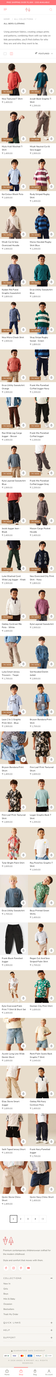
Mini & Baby (9, 1298)
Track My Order (10, 1314)
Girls (5, 1288)
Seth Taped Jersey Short (14, 1149)
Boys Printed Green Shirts (39, 912)
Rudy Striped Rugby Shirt (40, 196)
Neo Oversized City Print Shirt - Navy (42, 578)
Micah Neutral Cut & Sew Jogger (40, 148)
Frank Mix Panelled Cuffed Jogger (39, 435)
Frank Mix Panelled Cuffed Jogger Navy (39, 387)
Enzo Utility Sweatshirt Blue (41, 291)
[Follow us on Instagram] (13, 1268)
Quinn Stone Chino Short (11, 1199)
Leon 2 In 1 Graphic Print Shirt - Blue (11, 721)
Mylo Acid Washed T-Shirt (12, 148)
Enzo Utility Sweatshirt (13, 910)
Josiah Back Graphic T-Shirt (41, 100)
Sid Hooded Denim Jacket (39, 673)
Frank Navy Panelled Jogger (40, 1151)
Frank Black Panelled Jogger (12, 960)
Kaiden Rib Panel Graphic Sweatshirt (11, 291)
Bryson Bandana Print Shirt (41, 721)
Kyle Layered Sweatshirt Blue (14, 482)
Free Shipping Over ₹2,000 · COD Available (28, 2)
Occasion (7, 1304)
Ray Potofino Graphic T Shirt (41, 864)
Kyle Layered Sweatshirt (42, 624)
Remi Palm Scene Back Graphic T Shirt (41, 1055)
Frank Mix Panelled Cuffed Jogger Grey (39, 482)
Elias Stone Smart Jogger (10, 1103)
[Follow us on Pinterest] (21, 1268)
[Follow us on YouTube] (28, 1268)
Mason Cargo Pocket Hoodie (40, 530)
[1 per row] (5, 54)
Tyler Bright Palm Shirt (13, 862)
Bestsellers (8, 1309)
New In (6, 1283)
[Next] (42, 1218)
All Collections (23, 19)
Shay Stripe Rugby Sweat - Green (39, 339)
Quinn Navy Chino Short (42, 1197)
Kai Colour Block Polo (12, 194)
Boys (5, 1293)
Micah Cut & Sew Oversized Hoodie (10, 243)
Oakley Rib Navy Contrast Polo (38, 1103)
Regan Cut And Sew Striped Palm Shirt (40, 960)
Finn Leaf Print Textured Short (42, 769)
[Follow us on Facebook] (6, 1268)
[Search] (50, 9)
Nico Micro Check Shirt (13, 337)
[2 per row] (11, 54)
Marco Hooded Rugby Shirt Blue (40, 243)
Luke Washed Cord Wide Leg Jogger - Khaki (14, 578)
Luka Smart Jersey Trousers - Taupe (11, 673)
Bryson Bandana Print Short (13, 769)
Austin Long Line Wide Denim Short (13, 1055)
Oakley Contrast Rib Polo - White (12, 626)
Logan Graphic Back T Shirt (40, 816)
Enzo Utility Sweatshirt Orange (13, 387)
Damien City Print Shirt (41, 1006)
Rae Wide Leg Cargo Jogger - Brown (12, 435)
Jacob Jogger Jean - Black (11, 530)
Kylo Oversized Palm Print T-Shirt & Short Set (14, 1008)
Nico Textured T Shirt (12, 98)
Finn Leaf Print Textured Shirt (14, 816)
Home (7, 19)
